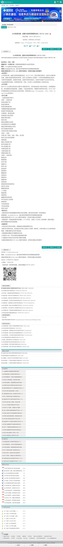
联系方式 (45, 49)
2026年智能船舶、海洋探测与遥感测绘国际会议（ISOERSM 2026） (15, 300)
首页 (7, 5)
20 (60, 21)
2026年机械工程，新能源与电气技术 (12, 485)
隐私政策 (53, 543)
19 (58, 21)
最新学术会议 (6, 536)
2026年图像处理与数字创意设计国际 (12, 483)
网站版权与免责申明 (41, 543)
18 (57, 21)
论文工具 (25, 538)
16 (54, 21)
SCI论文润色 (19, 538)
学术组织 (19, 536)
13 (49, 21)
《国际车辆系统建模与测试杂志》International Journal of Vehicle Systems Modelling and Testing (21, 319)
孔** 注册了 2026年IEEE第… (10, 523)
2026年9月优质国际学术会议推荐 (11, 473)
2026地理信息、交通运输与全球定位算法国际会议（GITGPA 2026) (15, 303)
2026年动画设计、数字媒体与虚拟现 (12, 500)
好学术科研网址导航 (41, 538)
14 (51, 21)
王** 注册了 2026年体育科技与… (11, 511)
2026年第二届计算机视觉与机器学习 (12, 478)
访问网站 (58, 49)
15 (52, 21)
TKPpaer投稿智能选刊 (51, 538)
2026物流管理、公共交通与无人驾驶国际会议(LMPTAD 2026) (14, 307)
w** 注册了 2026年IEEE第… (10, 520)
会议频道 (12, 5)
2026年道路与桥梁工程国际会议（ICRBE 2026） (11, 290)
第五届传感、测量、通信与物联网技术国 (13, 470)
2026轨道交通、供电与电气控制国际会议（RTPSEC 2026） (14, 295)
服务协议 (48, 543)
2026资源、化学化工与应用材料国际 (12, 480)
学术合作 (34, 543)
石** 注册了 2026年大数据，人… (11, 513)
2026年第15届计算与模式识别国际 (11, 475)
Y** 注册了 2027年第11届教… (10, 528)
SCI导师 (13, 538)
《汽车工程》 (4, 317)
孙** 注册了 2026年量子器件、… (11, 516)
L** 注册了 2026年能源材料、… (11, 525)
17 (55, 21)
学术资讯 (30, 536)
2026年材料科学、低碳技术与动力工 (12, 488)
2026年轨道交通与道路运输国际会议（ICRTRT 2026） (12, 312)
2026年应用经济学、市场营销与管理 (12, 490)
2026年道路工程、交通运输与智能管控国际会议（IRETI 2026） (15, 310)
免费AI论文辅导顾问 (37, 536)
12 (48, 21)
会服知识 (24, 536)
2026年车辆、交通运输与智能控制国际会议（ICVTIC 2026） (14, 293)
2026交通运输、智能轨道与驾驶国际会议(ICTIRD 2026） (13, 298)
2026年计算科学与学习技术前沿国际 (12, 468)
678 (27, 46)
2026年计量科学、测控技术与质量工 (12, 495)
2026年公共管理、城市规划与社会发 (12, 493)
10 (45, 21)
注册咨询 (52, 49)
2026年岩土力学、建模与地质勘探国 (12, 497)
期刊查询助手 (6, 538)
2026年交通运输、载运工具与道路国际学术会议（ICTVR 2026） (15, 305)
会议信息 (13, 536)
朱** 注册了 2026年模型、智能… (11, 518)
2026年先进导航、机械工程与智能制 (12, 502)
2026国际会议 (32, 538)
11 (46, 21)
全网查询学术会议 (48, 536)
